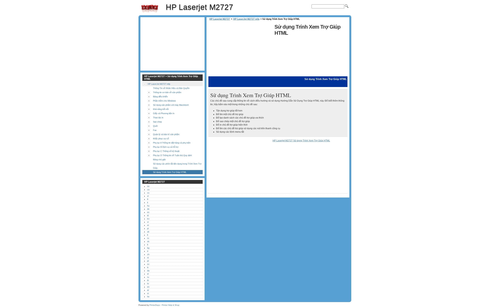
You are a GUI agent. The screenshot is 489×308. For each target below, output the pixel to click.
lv (148, 267)
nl (148, 257)
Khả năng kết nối (160, 109)
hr (148, 283)
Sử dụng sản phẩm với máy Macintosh (171, 105)
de (148, 209)
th (148, 280)
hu (148, 206)
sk (148, 241)
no (148, 186)
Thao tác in (158, 117)
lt (147, 235)
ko (148, 219)
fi (147, 244)
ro (148, 238)
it (147, 202)
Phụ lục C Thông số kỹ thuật (166, 151)
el (148, 274)
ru (148, 277)
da (148, 270)
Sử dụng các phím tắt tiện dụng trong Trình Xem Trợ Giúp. (177, 166)
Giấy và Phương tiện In (163, 113)
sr (148, 293)
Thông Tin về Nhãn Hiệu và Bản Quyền (171, 88)
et (148, 225)
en (148, 287)
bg (148, 248)
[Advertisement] (240, 49)
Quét (155, 126)
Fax (155, 130)
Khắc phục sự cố (161, 138)
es (148, 212)
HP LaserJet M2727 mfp (246, 19)
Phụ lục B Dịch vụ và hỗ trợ (165, 147)
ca (148, 189)
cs (148, 193)
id (148, 215)
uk (148, 232)
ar (148, 290)
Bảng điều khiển (160, 96)
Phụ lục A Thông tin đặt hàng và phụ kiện (171, 143)
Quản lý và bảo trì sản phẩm (166, 134)
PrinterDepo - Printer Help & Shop (164, 305)
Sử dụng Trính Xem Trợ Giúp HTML (169, 172)
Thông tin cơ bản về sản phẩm (167, 92)
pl (148, 228)
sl (148, 196)
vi (148, 222)
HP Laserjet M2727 (149, 8)
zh (148, 254)
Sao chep (157, 122)
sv (148, 264)
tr (147, 251)
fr (147, 199)
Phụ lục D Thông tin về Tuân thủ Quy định (172, 155)
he (148, 296)
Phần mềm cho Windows (164, 101)
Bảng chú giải (159, 159)
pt (148, 261)
